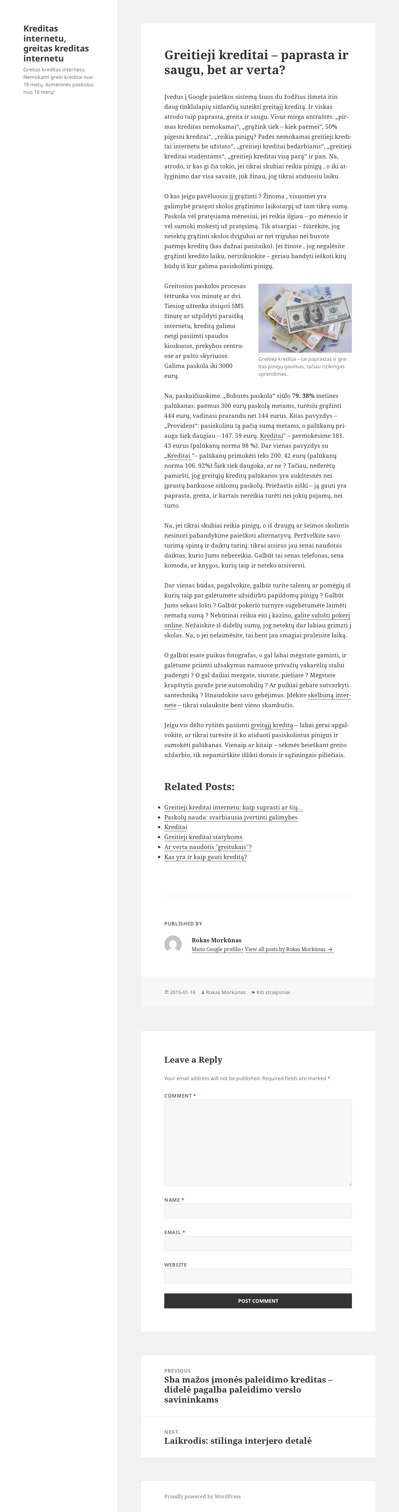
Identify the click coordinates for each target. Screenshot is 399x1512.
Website (175, 1264)
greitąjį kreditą (272, 725)
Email (174, 1232)
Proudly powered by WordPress (202, 1496)
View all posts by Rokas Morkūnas (286, 949)
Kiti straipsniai (273, 992)
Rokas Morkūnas (226, 992)
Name (174, 1199)
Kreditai (271, 436)
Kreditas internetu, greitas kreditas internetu (56, 43)
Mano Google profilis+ (218, 949)
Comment (180, 1095)
